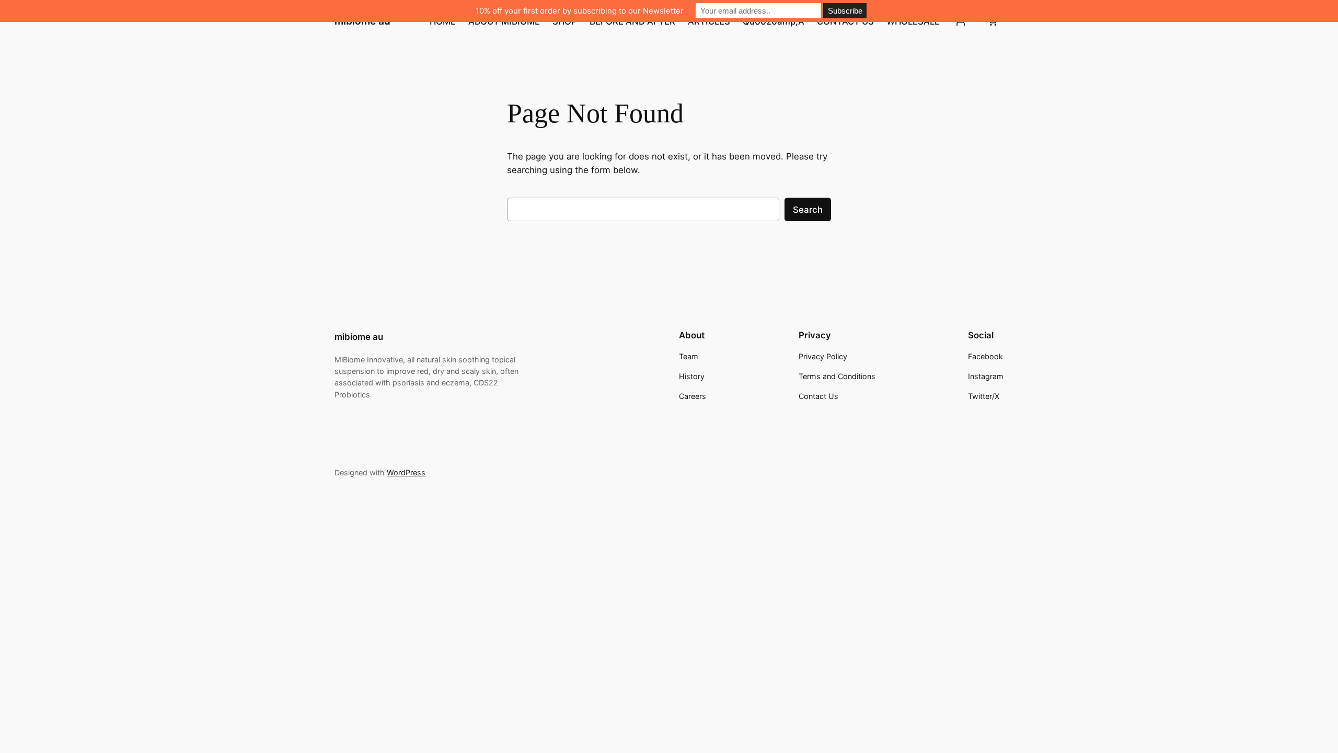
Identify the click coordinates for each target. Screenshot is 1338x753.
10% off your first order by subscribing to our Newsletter (580, 11)
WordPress (406, 472)
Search (808, 209)
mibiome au (358, 337)
